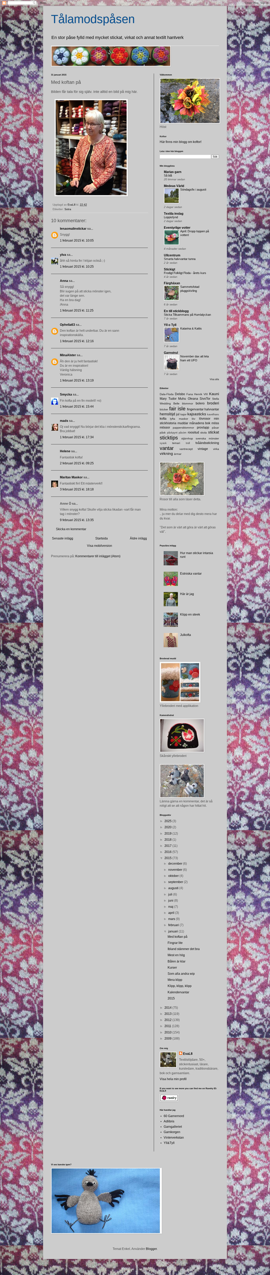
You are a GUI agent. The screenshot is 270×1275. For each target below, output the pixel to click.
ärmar (177, 453)
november (175, 869)
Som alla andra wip (181, 973)
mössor (165, 427)
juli (170, 894)
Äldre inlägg (138, 538)
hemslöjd (167, 414)
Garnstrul (171, 352)
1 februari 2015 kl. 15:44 (77, 406)
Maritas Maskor (71, 477)
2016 (168, 852)
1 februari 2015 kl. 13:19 (77, 380)
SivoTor (205, 398)
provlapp (203, 427)
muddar (182, 423)
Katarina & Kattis (191, 328)
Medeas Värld (174, 186)
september (176, 882)
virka (216, 448)
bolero (200, 403)
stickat (213, 432)
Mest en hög (176, 955)
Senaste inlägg (62, 538)
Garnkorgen (172, 1132)
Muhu (182, 398)
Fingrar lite (175, 942)
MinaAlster (68, 355)
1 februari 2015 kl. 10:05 (77, 240)
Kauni (214, 394)
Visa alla (214, 379)
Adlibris (169, 1121)
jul (177, 414)
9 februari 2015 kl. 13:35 (77, 520)
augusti (173, 888)
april (171, 912)
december (175, 863)
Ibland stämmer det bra (184, 949)
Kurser (172, 967)
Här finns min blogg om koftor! (180, 142)
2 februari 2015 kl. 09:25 (77, 463)
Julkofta (185, 635)
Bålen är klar (176, 961)
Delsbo (180, 394)
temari (176, 443)
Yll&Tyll (169, 1143)
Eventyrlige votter (177, 227)
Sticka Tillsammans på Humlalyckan (187, 314)
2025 (168, 821)
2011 (168, 1026)
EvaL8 (188, 1053)
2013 (168, 1013)
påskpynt (172, 432)
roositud (193, 432)
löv (193, 418)
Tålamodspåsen (93, 19)
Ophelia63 (67, 324)
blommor (187, 403)
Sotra (67, 209)
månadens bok (200, 423)
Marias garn (172, 172)
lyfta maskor (179, 418)
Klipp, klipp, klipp (180, 986)
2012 (168, 1020)
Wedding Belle (169, 403)
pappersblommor (183, 427)
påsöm (182, 432)
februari (174, 925)
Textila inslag (173, 213)
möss (215, 423)
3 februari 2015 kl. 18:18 (77, 489)
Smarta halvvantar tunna (179, 259)
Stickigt (169, 269)
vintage (203, 448)
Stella (215, 398)
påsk (163, 432)
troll (188, 443)
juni (171, 900)
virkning (166, 453)
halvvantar (211, 409)
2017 (168, 845)
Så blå (168, 175)
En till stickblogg (176, 311)
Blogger (151, 1248)
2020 (168, 827)
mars (172, 919)
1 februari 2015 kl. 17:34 (77, 437)
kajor (183, 414)
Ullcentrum (172, 255)
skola (203, 432)
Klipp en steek (190, 614)
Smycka (66, 394)
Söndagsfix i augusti (193, 189)
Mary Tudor (168, 398)
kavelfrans (213, 414)
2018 (168, 839)
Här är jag (187, 594)
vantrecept (186, 448)
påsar (215, 427)
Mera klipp (175, 979)
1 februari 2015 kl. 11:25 (76, 310)
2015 (168, 858)
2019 (168, 833)
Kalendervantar (178, 992)
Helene (65, 451)
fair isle (177, 408)
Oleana (193, 398)
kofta (163, 418)
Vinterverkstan (174, 1137)
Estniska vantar (191, 573)
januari (173, 931)
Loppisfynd (171, 217)
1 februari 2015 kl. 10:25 (77, 266)
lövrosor (204, 418)
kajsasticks (196, 414)
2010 (168, 1032)
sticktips (169, 437)
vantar (167, 448)
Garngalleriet (173, 1126)
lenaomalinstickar (73, 228)
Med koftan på (177, 936)
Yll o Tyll (170, 325)
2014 (168, 1007)
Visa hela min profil (173, 1079)
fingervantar (195, 409)
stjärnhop (187, 438)
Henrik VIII (201, 394)
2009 (168, 1038)
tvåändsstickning (207, 443)
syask (163, 443)
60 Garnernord (174, 1116)
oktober (173, 875)
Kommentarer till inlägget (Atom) (97, 556)
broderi (213, 403)
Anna (64, 280)
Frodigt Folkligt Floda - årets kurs (185, 273)
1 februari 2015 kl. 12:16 (77, 341)
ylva (63, 254)
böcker (164, 409)
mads (64, 420)
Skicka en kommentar (71, 529)
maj (171, 906)
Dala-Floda (167, 394)
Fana (189, 394)
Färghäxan (172, 283)
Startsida (101, 538)
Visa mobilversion (99, 545)
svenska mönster (207, 438)
